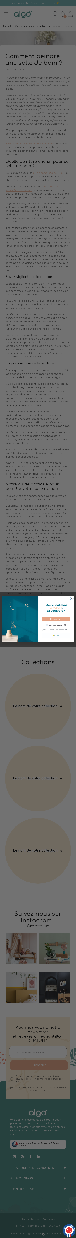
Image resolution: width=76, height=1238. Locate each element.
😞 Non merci (56, 635)
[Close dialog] (71, 598)
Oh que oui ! (56, 619)
